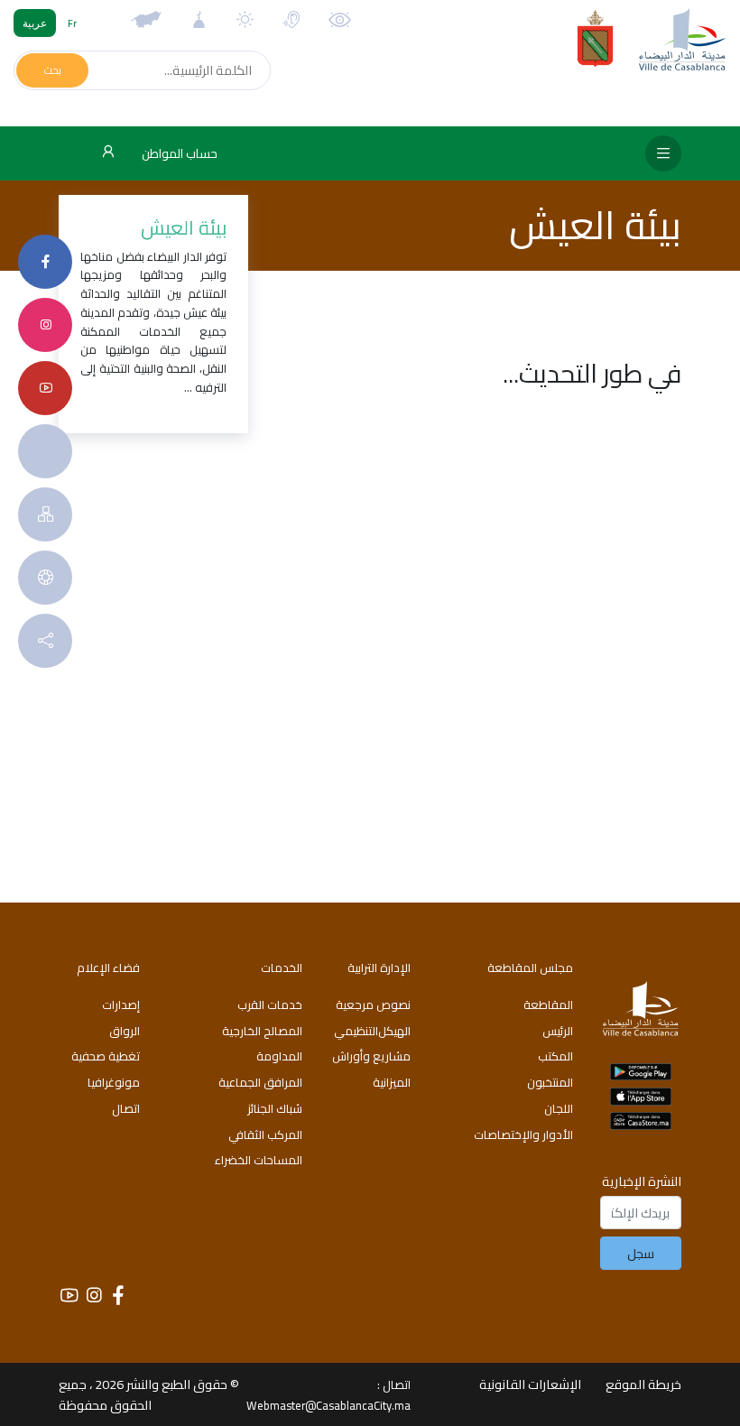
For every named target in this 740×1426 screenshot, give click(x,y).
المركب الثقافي (265, 1134)
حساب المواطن (178, 153)
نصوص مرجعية (373, 1004)
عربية (35, 23)
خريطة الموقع (643, 1384)
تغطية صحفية (105, 1056)
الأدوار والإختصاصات (523, 1134)
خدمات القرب (269, 1004)
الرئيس (557, 1031)
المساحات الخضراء (258, 1160)
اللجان (558, 1108)
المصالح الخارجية (262, 1031)
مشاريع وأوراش (371, 1056)
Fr (72, 23)
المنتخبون (550, 1082)
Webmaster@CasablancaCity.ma (328, 1405)
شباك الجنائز (274, 1108)
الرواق (124, 1031)
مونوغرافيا (114, 1082)
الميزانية (392, 1082)
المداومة (279, 1056)
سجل (640, 1253)
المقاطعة (548, 1004)
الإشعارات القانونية (530, 1384)
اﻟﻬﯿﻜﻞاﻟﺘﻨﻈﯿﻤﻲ (372, 1031)
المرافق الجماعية (260, 1082)
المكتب (555, 1056)
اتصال (126, 1108)
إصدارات (121, 1004)
